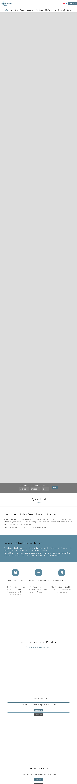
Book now (72, 3)
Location (14, 10)
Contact (70, 10)
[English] (64, 3)
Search (54, 488)
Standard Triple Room (38, 768)
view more (38, 715)
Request (61, 10)
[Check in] (23, 489)
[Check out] (35, 489)
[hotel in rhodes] (7, 3)
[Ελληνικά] (66, 3)
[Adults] (45, 489)
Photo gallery (50, 10)
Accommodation (26, 10)
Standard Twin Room (38, 698)
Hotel (6, 10)
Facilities (39, 10)
